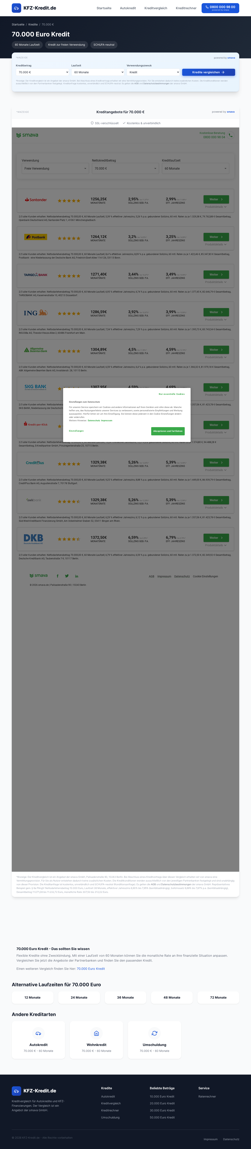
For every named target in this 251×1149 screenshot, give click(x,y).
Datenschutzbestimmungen (156, 83)
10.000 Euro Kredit (162, 1096)
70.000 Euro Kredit (91, 969)
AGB (136, 83)
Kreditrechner (186, 8)
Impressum (211, 1139)
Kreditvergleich (156, 8)
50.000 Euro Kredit (162, 1117)
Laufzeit (76, 65)
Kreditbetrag (23, 65)
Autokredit (128, 8)
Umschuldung (110, 1117)
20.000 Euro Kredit (162, 1103)
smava (231, 57)
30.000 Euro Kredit (162, 1110)
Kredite (33, 24)
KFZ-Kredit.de (40, 8)
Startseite (104, 8)
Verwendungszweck (139, 65)
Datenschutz (231, 1139)
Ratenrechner (207, 1096)
